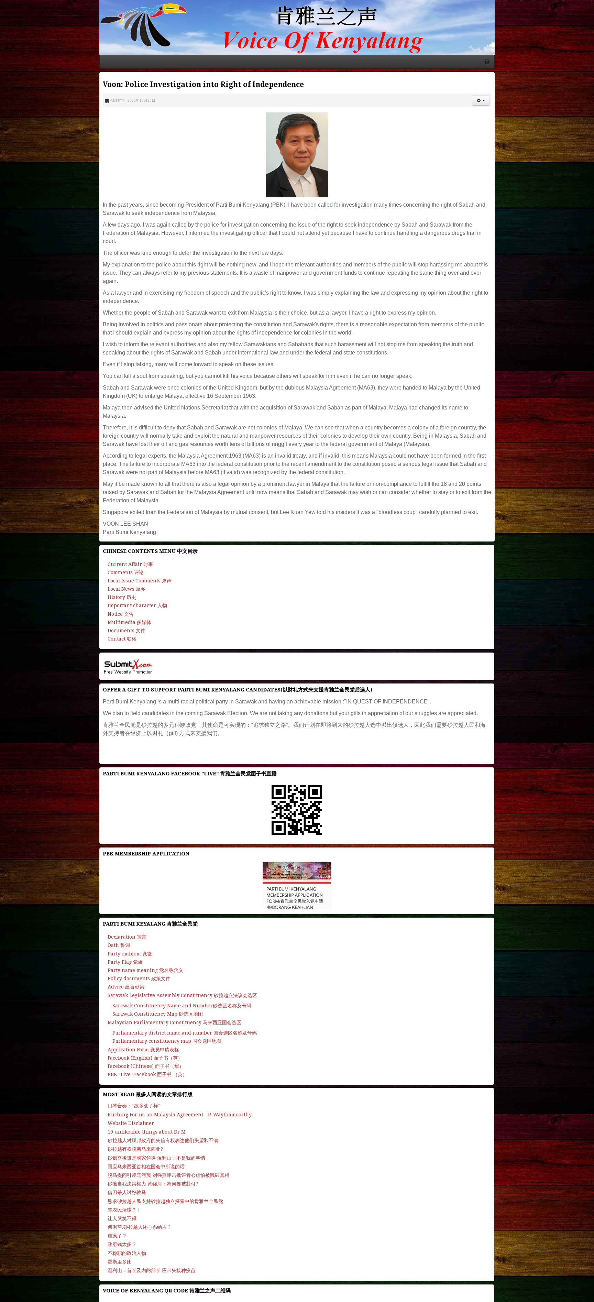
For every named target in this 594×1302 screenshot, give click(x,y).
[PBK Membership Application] (297, 829)
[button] (576, 127)
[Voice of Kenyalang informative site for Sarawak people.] (297, 40)
